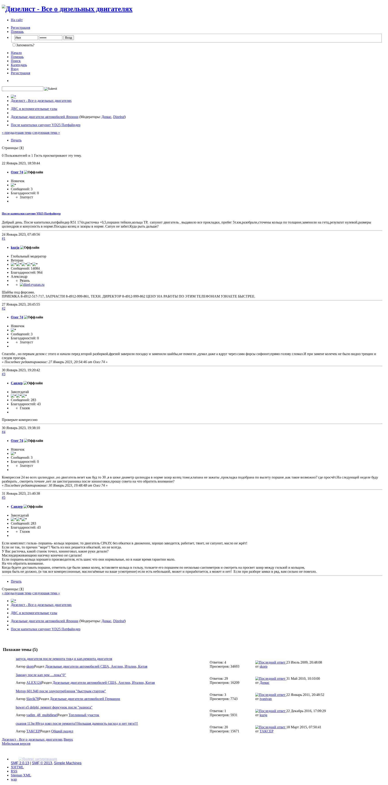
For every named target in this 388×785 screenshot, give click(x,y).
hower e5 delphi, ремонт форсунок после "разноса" (54, 707)
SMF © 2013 (42, 763)
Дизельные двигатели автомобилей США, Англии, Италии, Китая (96, 666)
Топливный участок (83, 715)
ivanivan (266, 699)
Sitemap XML (21, 775)
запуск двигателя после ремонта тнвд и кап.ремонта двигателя (64, 659)
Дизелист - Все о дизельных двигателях (32, 739)
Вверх (68, 739)
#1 (3, 238)
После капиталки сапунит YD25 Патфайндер (31, 213)
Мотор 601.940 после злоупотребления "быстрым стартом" (61, 691)
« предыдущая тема (16, 132)
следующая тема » (46, 132)
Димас (106, 117)
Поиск (16, 61)
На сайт (17, 20)
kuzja (15, 247)
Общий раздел (62, 731)
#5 (3, 497)
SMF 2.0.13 (20, 763)
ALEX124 (34, 682)
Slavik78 (32, 699)
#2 (3, 308)
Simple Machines (68, 763)
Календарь (19, 65)
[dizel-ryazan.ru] (32, 284)
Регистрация (20, 27)
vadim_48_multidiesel (41, 715)
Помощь (17, 32)
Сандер (17, 383)
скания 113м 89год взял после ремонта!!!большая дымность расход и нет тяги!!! (77, 723)
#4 (3, 432)
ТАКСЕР (33, 731)
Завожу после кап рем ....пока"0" (41, 675)
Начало (16, 53)
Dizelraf (119, 117)
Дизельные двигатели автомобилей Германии (85, 699)
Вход (14, 69)
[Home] (13, 96)
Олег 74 (17, 172)
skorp (30, 666)
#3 (3, 374)
